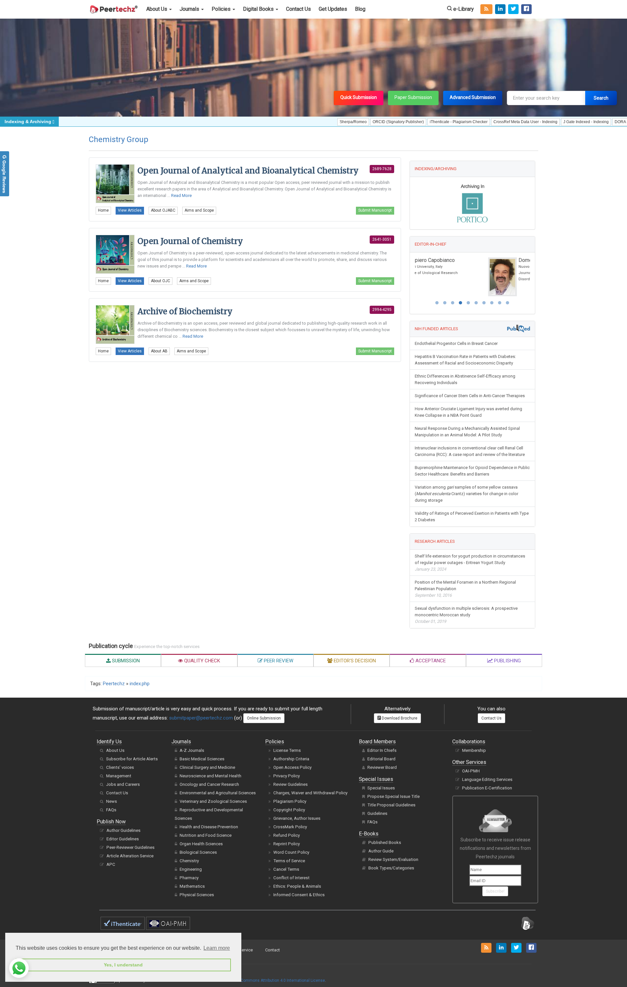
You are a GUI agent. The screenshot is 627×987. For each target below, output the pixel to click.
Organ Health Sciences (201, 843)
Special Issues (381, 787)
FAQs (111, 809)
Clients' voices (120, 767)
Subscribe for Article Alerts (132, 758)
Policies (222, 9)
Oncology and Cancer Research (209, 784)
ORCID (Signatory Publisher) (369, 122)
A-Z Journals (192, 750)
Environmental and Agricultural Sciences (218, 792)
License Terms (287, 750)
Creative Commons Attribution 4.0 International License (275, 980)
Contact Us (298, 9)
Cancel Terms (286, 869)
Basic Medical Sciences (202, 758)
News (111, 801)
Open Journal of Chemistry (190, 241)
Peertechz (114, 684)
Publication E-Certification (487, 787)
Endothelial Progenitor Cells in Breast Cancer (456, 343)
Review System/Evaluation (393, 859)
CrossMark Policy (290, 826)
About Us (157, 9)
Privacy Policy (286, 775)
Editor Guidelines (122, 838)
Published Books (384, 842)
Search (601, 98)
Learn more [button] (216, 948)
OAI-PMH (471, 771)
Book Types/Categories (391, 868)
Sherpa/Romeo (324, 122)
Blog (360, 9)
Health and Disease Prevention (209, 826)
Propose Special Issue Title (393, 796)
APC (110, 864)
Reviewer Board (382, 767)
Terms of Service (289, 860)
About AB (159, 351)
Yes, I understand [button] (123, 964)
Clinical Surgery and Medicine (207, 767)
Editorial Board (381, 758)
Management (118, 775)
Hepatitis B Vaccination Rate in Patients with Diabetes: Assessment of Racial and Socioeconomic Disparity (465, 359)
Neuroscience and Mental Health (210, 775)
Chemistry (189, 860)
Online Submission (264, 718)
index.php (140, 684)
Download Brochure (399, 718)
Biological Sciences (198, 852)
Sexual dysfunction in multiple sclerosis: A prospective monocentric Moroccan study (466, 615)
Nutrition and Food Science (206, 835)
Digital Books (259, 9)
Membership (474, 750)
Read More (181, 195)
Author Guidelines (123, 830)
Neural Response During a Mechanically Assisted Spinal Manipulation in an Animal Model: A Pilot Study (467, 431)
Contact (272, 949)
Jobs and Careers (123, 784)
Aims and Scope (199, 210)
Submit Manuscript (375, 210)
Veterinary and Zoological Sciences (213, 801)
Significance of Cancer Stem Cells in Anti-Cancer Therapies (470, 395)
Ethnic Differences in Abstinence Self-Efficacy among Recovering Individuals (465, 379)
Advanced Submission (473, 97)
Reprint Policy (286, 843)
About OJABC (163, 210)
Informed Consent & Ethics (299, 894)
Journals (190, 9)
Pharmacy (189, 877)
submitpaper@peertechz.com (201, 718)
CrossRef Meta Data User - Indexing (497, 122)
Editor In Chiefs (381, 750)
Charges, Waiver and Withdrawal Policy (310, 792)
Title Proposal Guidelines (391, 804)
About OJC (160, 281)
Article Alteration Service (129, 855)
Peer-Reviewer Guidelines (130, 847)
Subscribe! (495, 891)
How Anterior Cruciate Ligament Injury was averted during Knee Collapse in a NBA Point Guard (468, 412)
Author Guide (381, 851)
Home (103, 210)
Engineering (191, 869)
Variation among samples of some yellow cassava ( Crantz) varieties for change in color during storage (466, 494)
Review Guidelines (290, 784)
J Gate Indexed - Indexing (557, 122)
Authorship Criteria (291, 758)
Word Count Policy (291, 852)
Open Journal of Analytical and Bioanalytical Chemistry (248, 171)
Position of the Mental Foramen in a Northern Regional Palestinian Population (465, 589)
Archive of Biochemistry (185, 311)
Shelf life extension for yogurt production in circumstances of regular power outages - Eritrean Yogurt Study (470, 563)
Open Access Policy (292, 767)
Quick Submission (358, 97)
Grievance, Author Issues (296, 818)
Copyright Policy (289, 809)
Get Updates (333, 9)
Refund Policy (286, 835)
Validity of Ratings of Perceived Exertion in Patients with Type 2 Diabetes (472, 516)
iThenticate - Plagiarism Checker (430, 122)
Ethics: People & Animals (297, 886)
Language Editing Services (487, 779)
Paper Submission (413, 97)
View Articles (130, 210)
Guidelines (377, 813)
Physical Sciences (197, 894)
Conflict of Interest (291, 877)
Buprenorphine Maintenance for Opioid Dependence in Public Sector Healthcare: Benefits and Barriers (472, 471)
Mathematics (192, 886)
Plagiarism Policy (289, 801)
